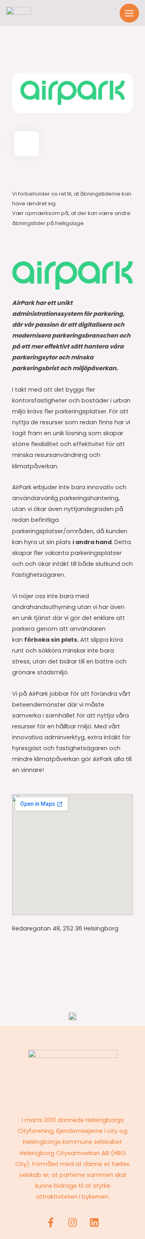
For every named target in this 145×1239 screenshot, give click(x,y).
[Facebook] (51, 1222)
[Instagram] (72, 1222)
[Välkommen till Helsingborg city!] (18, 13)
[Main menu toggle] (129, 13)
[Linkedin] (94, 1222)
